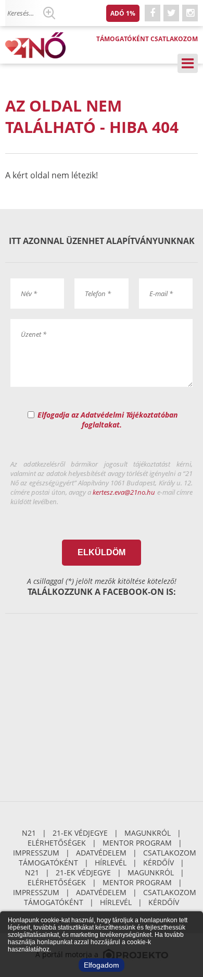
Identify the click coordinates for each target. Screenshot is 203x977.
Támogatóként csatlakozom (147, 38)
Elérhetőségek (57, 843)
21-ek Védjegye (80, 833)
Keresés (49, 13)
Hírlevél (110, 863)
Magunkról (147, 833)
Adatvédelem (101, 853)
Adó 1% (122, 13)
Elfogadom (101, 965)
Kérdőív (158, 863)
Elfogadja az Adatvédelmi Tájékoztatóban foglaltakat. (107, 420)
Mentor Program (137, 843)
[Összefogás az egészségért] (39, 45)
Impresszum (36, 853)
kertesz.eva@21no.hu (124, 492)
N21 (29, 833)
